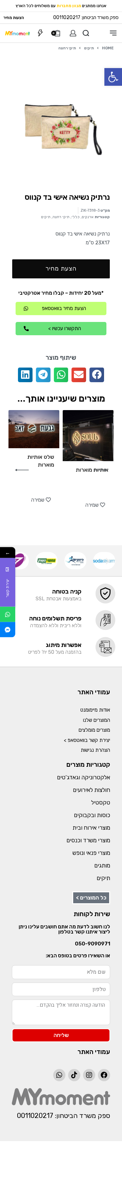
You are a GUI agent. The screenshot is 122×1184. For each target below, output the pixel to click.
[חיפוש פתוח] (85, 33)
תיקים (89, 48)
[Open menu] (113, 33)
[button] (113, 77)
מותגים (102, 865)
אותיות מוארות (92, 470)
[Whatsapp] (59, 1075)
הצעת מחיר (61, 268)
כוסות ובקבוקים (92, 815)
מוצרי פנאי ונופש (91, 852)
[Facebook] (104, 1075)
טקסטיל (100, 802)
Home (108, 48)
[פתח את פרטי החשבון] (73, 33)
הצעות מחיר (13, 17)
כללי (76, 216)
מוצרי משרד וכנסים (88, 840)
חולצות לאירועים (91, 789)
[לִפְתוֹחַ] (40, 33)
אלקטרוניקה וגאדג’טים (83, 777)
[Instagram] (89, 1075)
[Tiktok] (74, 1075)
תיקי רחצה (67, 48)
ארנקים (88, 216)
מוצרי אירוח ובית (91, 827)
